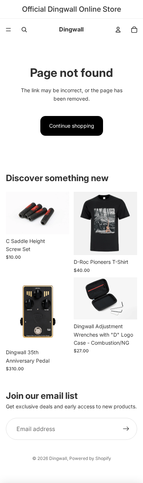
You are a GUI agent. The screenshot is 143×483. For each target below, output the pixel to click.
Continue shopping (71, 126)
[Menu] (8, 29)
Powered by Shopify (90, 458)
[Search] (24, 30)
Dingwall (58, 458)
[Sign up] (126, 429)
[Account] (118, 30)
